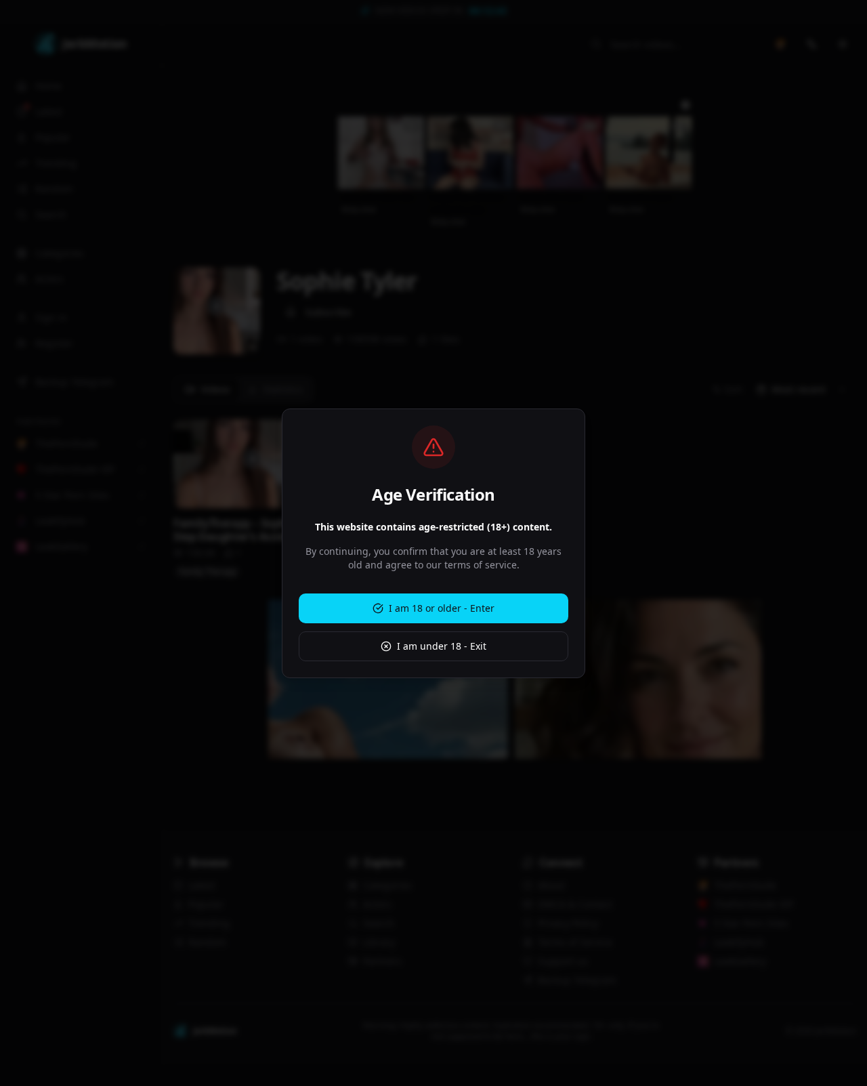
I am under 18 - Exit (441, 646)
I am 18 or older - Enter (441, 608)
